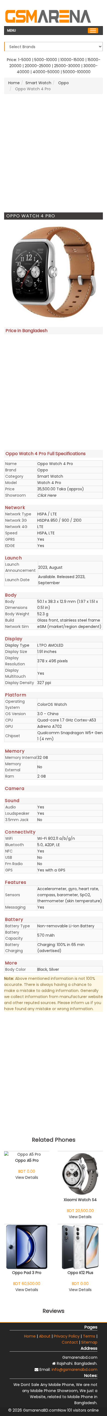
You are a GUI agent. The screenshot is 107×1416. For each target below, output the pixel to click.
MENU (11, 30)
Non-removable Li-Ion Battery (65, 926)
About (44, 1336)
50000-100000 (77, 72)
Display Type (17, 645)
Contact (70, 1342)
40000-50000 (46, 72)
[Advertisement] (53, 153)
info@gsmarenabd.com (74, 1369)
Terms (89, 1336)
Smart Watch (38, 83)
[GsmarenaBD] (48, 15)
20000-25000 (38, 66)
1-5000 (24, 59)
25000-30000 (67, 66)
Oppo (63, 83)
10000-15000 (72, 59)
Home (14, 83)
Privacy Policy (67, 1336)
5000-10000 (45, 59)
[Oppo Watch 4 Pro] (53, 271)
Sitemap (89, 1342)
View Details (26, 1177)
